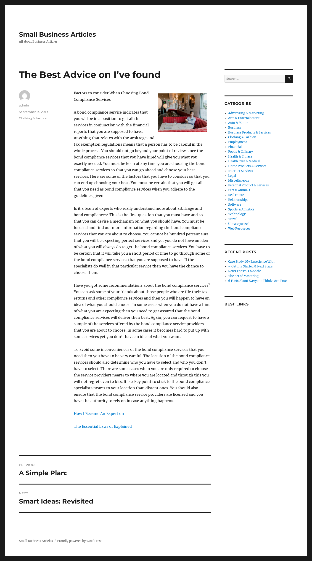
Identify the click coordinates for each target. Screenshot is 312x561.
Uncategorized (238, 224)
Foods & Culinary (240, 152)
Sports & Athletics (241, 209)
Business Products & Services (249, 132)
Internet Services (240, 171)
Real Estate (236, 195)
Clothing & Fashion (33, 118)
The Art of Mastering (243, 276)
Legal (232, 176)
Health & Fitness (240, 156)
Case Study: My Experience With (251, 262)
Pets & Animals (239, 190)
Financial (235, 147)
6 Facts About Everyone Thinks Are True (257, 281)
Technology (237, 214)
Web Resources (239, 229)
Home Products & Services (247, 166)
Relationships (238, 200)
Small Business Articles (57, 34)
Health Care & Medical (244, 161)
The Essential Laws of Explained (103, 426)
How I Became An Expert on (99, 413)
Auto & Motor (238, 123)
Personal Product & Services (248, 185)
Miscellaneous (238, 180)
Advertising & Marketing (246, 113)
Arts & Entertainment (243, 118)
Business (234, 128)
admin (24, 105)
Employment (237, 142)
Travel (232, 219)
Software (234, 205)
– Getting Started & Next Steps (250, 266)
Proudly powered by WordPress (79, 541)
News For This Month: (244, 271)
